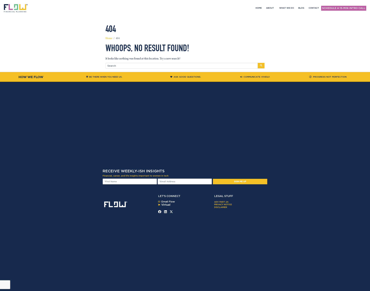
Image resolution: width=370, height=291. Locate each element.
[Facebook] (159, 211)
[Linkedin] (165, 211)
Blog (301, 8)
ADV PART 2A (221, 202)
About (270, 8)
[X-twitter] (171, 211)
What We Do (286, 8)
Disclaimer (220, 207)
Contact (314, 8)
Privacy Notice (223, 204)
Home (259, 8)
